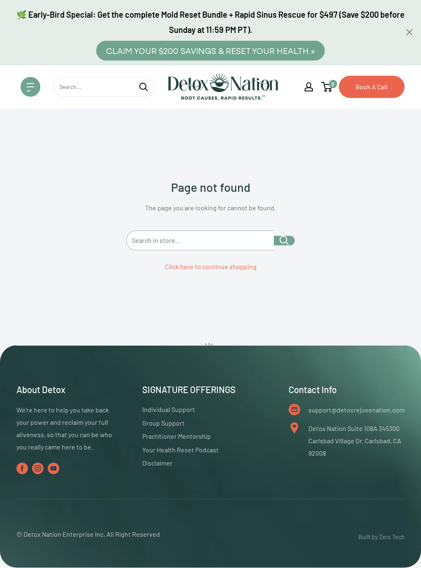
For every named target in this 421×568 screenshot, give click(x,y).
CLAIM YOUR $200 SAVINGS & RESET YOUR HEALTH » (210, 50)
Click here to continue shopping (211, 266)
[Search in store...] (284, 240)
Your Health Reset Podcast (180, 450)
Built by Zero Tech (382, 536)
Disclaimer (157, 463)
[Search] (144, 86)
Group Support (163, 423)
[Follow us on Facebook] (22, 467)
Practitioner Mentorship (176, 436)
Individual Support (168, 409)
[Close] (409, 32)
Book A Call (372, 87)
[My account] (308, 87)
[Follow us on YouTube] (53, 467)
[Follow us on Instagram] (38, 467)
